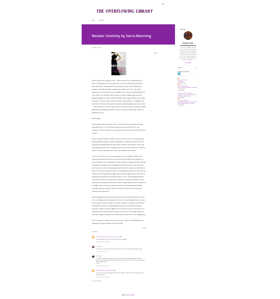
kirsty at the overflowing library (188, 44)
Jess (97, 246)
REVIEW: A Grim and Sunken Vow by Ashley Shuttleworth (187, 95)
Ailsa (97, 256)
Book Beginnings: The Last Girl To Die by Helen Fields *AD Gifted (187, 102)
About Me (101, 20)
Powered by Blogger (129, 295)
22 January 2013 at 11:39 (102, 277)
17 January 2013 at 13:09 (102, 241)
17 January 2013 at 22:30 (103, 266)
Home (93, 20)
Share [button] (155, 53)
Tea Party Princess (183, 100)
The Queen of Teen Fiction (185, 93)
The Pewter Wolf (182, 80)
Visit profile (188, 62)
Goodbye (180, 81)
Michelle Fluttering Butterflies (104, 270)
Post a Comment (96, 281)
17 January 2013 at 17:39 (102, 251)
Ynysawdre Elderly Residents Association (107, 236)
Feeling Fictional (182, 86)
